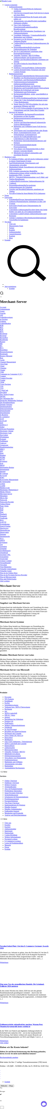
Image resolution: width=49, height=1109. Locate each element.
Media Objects (5, 492)
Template (3, 549)
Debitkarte (8, 727)
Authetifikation (5, 323)
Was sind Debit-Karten (8, 579)
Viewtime (3, 565)
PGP (1, 508)
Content (3, 376)
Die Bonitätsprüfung (7, 403)
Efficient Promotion (7, 429)
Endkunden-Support (12, 811)
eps (6, 711)
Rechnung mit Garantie (13, 733)
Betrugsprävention (11, 750)
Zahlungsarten (10, 748)
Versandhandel (5, 563)
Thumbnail (4, 553)
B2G (2, 332)
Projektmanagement (12, 799)
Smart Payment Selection (14, 793)
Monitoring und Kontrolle (14, 813)
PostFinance (9, 723)
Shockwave (4, 528)
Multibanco (9, 740)
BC (1, 346)
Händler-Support (11, 807)
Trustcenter (4, 559)
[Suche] (27, 284)
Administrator (5, 309)
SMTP (2, 540)
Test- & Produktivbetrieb (13, 789)
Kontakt (7, 849)
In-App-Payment (11, 729)
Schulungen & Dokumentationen (16, 797)
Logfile (2, 486)
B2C (1, 327)
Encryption (4, 435)
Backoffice (4, 338)
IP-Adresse (4, 473)
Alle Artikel (4, 1043)
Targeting (3, 547)
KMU (2, 478)
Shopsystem (4, 532)
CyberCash (4, 390)
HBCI (2, 449)
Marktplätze (9, 766)
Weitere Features (11, 785)
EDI (1, 423)
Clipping (3, 368)
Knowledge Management (9, 480)
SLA (2, 538)
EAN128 (3, 421)
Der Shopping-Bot (6, 398)
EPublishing (4, 437)
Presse (7, 847)
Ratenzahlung (9, 746)
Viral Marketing (5, 567)
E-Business (4, 415)
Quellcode (3, 518)
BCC (2, 348)
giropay (7, 717)
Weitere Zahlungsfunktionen (15, 725)
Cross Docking (5, 384)
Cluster (2, 370)
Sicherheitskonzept (11, 795)
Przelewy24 (9, 721)
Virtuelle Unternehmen (8, 569)
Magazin (8, 845)
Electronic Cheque (6, 431)
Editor (2, 427)
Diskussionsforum (6, 409)
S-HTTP (3, 522)
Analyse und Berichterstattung (15, 815)
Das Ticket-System (7, 394)
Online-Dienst (5, 504)
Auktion (3, 321)
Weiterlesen (4, 962)
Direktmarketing (6, 407)
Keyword (3, 476)
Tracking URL (5, 555)
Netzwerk (3, 500)
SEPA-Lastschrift (11, 713)
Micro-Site (4, 498)
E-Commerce (5, 417)
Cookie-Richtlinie (11, 835)
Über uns (8, 823)
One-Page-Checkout (12, 803)
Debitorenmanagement (13, 756)
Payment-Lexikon (11, 839)
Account (3, 307)
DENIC (3, 396)
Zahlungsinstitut (10, 829)
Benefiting (4, 350)
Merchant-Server (6, 494)
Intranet (2, 471)
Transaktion (4, 557)
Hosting (3, 455)
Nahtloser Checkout (12, 783)
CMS (2, 372)
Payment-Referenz (11, 801)
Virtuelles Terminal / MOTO (15, 752)
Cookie (2, 380)
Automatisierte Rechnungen (15, 768)
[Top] (2, 1107)
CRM (2, 382)
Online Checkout (11, 781)
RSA (2, 520)
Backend (3, 336)
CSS (1, 386)
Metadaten (4, 496)
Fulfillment (4, 441)
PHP (1, 510)
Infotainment (4, 469)
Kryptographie (5, 482)
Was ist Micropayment (8, 577)
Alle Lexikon (5, 581)
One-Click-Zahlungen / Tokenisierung (18, 742)
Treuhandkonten (10, 787)
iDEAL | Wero (10, 715)
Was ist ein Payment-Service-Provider (13, 575)
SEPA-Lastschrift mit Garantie (15, 744)
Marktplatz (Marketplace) (9, 490)
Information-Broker (7, 467)
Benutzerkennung (6, 352)
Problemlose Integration (13, 791)
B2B (1, 325)
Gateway (3, 443)
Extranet (3, 439)
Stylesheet (3, 542)
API (1, 315)
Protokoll (3, 516)
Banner (2, 342)
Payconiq (8, 697)
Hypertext (3, 461)
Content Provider (6, 378)
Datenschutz (9, 833)
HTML (2, 457)
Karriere (7, 827)
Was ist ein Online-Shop (8, 573)
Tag (1, 544)
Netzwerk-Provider (7, 502)
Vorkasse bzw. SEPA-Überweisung (17, 707)
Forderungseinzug (11, 760)
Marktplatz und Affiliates (13, 762)
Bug (1, 358)
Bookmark (4, 354)
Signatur (3, 534)
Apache (3, 313)
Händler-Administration (13, 809)
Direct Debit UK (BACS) (14, 735)
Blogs (11, 1086)
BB (1, 344)
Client (2, 366)
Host (1, 453)
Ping (1, 512)
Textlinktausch (5, 551)
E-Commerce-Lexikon (13, 841)
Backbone (3, 334)
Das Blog (3, 392)
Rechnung (8, 709)
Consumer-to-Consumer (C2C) (11, 374)
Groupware (4, 445)
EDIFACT (4, 425)
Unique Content (6, 561)
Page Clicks (4, 506)
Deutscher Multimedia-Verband (11, 400)
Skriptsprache (5, 536)
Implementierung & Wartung (15, 805)
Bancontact (9, 738)
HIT (1, 451)
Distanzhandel (5, 411)
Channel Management (8, 362)
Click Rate (4, 364)
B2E (1, 329)
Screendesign (5, 524)
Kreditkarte (9, 701)
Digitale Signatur (6, 405)
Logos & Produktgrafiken (14, 843)
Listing (2, 484)
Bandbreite (4, 340)
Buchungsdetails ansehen (9, 1057)
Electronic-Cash (6, 433)
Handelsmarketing (6, 447)
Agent (2, 311)
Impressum (8, 831)
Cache (2, 360)
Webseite (4, 1086)
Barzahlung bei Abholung (14, 719)
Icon (1, 463)
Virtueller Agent (6, 571)
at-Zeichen (4, 319)
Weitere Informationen (13, 837)
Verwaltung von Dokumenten (15, 758)
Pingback (3, 514)
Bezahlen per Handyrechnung (15, 731)
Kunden (7, 825)
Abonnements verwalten (13, 764)
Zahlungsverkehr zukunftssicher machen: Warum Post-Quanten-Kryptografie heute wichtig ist (21, 1025)
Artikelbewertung (6, 317)
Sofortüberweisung (11, 705)
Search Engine (5, 526)
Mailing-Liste (5, 488)
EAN (2, 419)
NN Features (9, 699)
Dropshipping (5, 413)
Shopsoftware (5, 530)
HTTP (2, 459)
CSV (2, 388)
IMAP (2, 465)
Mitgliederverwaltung (12, 754)
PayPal (7, 703)
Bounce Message (6, 356)
